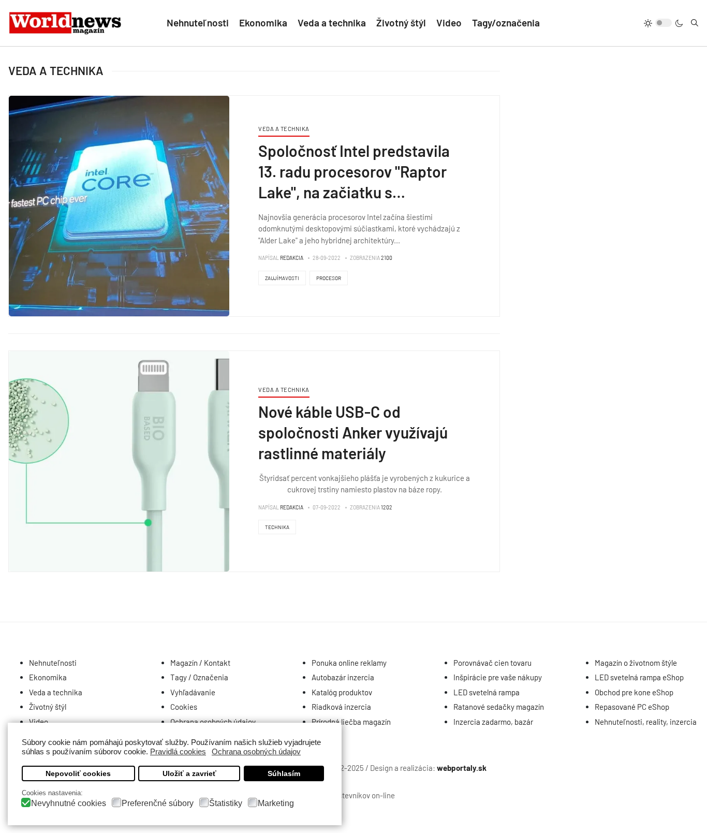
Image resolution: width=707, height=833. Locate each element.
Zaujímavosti (282, 278)
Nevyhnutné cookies (68, 803)
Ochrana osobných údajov (213, 721)
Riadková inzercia (341, 706)
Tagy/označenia (506, 22)
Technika (277, 527)
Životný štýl (401, 22)
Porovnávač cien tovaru (492, 662)
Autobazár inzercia (343, 677)
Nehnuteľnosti (198, 22)
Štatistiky (225, 803)
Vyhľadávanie (192, 692)
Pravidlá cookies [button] (178, 751)
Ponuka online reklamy (349, 662)
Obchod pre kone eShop (634, 692)
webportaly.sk (462, 767)
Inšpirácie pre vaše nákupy (497, 677)
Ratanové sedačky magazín (498, 706)
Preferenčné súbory (158, 803)
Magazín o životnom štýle (636, 662)
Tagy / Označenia (199, 677)
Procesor (328, 278)
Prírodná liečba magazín (351, 721)
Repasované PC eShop (632, 706)
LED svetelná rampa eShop (639, 677)
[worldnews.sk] (65, 23)
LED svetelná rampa (486, 692)
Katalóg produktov (342, 692)
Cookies (183, 706)
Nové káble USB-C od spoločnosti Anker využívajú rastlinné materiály (353, 432)
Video (449, 22)
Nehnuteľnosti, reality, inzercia (646, 721)
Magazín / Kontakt (200, 662)
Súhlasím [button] (284, 774)
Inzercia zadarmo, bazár (493, 721)
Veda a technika (332, 22)
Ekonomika (263, 22)
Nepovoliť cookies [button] (78, 774)
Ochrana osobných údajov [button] (256, 751)
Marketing (276, 803)
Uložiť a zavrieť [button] (189, 774)
